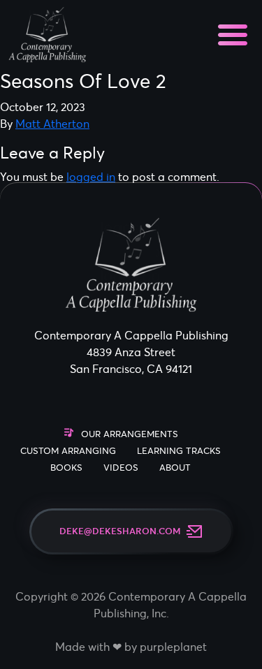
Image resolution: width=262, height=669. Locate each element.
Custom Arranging (68, 451)
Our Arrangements (129, 434)
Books (66, 467)
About (175, 467)
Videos (120, 467)
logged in (90, 177)
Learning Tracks (179, 451)
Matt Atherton (52, 124)
